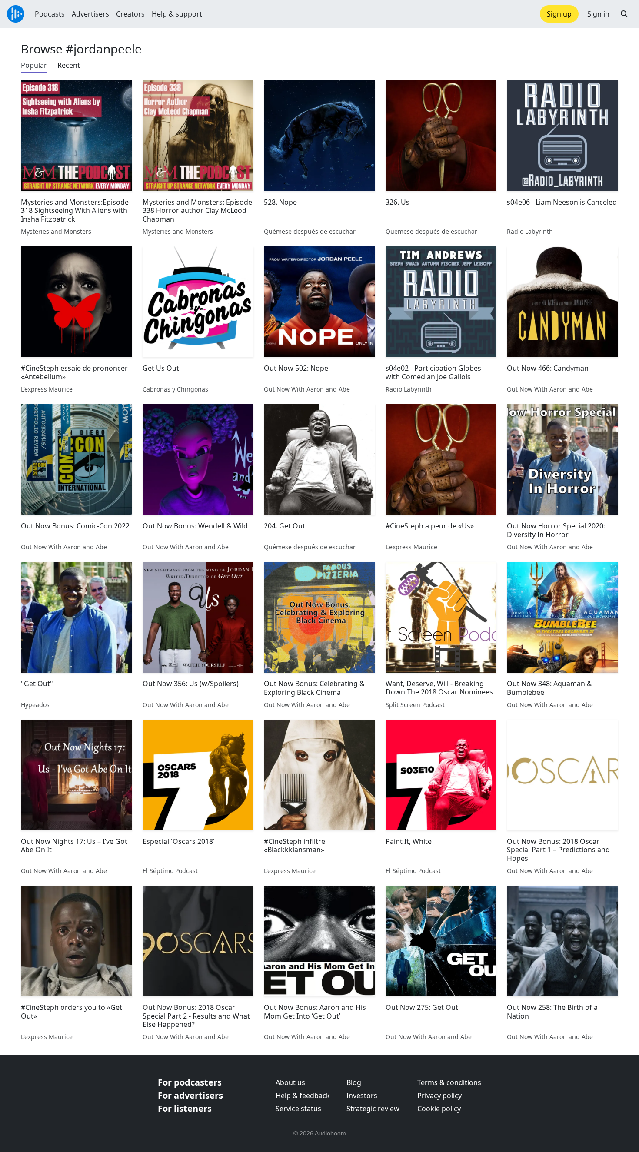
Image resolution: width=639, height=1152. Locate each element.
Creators (130, 14)
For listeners (185, 1108)
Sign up (559, 14)
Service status (298, 1108)
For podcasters (190, 1082)
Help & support (177, 14)
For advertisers (190, 1095)
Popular (34, 65)
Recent (68, 65)
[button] (624, 14)
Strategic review (372, 1108)
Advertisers (90, 14)
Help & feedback (303, 1095)
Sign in (598, 14)
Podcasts (50, 14)
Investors (361, 1095)
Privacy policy (439, 1095)
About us (290, 1082)
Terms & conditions (449, 1082)
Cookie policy (439, 1108)
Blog (353, 1082)
